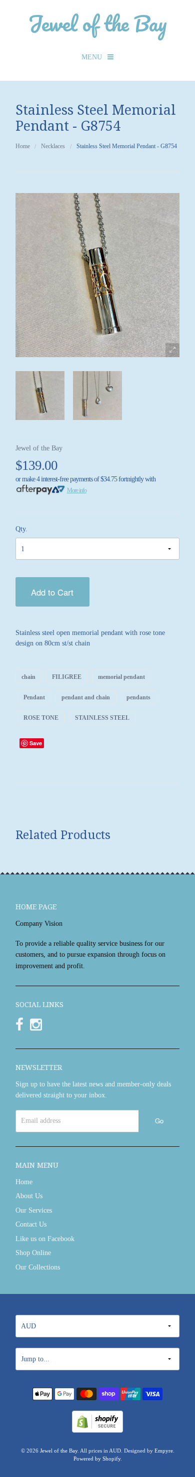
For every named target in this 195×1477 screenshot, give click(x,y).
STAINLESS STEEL (102, 717)
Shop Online (33, 1253)
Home (23, 146)
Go (159, 1120)
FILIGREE (67, 676)
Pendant (34, 696)
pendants (138, 696)
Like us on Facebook (45, 1239)
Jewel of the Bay (97, 23)
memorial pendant (121, 676)
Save (36, 743)
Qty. (22, 529)
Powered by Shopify (97, 1459)
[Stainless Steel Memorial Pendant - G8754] (40, 395)
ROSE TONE (41, 717)
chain (29, 676)
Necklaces (53, 146)
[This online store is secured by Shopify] (97, 1421)
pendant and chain (86, 696)
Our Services (34, 1210)
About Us (29, 1196)
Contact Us (31, 1224)
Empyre (163, 1451)
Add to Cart (52, 592)
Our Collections (38, 1267)
